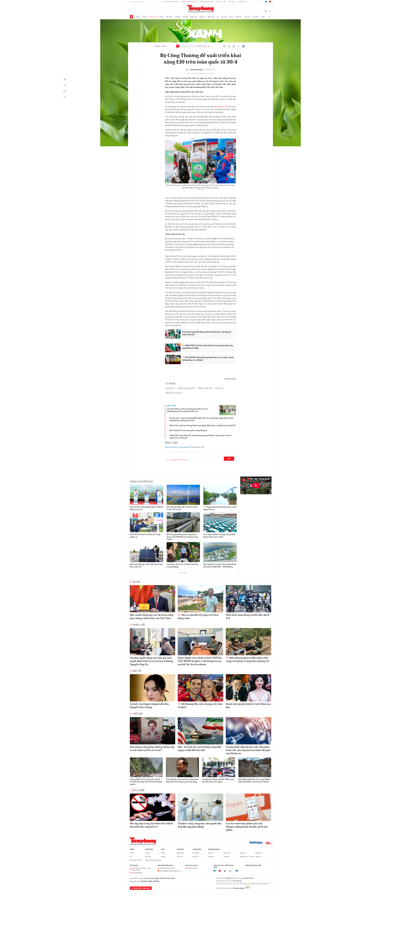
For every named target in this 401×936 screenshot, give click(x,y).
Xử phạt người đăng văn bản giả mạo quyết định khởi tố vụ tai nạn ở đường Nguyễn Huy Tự (151, 661)
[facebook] (266, 1)
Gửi (229, 459)
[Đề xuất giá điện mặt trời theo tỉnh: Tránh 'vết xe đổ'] (183, 495)
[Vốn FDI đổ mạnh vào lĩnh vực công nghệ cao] (146, 522)
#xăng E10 (170, 388)
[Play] (177, 46)
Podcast (180, 849)
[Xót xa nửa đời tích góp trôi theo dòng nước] (200, 598)
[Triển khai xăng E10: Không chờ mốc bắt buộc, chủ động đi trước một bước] (173, 334)
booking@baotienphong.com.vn (170, 871)
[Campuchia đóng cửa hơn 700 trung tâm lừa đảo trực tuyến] (218, 767)
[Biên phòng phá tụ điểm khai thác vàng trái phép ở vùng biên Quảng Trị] (248, 641)
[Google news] (237, 871)
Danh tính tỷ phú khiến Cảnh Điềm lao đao (248, 705)
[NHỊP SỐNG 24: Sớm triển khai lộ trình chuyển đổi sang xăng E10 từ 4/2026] (173, 347)
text (229, 46)
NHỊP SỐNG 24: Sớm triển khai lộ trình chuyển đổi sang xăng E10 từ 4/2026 (207, 346)
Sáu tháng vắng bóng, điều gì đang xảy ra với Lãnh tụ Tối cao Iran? (152, 748)
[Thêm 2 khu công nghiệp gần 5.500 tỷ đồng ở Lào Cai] (146, 495)
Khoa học (247, 17)
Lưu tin (65, 85)
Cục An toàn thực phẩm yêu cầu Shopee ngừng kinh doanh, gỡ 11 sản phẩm (247, 826)
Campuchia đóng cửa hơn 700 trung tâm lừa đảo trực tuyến (218, 780)
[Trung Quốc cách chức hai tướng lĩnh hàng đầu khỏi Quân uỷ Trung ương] (182, 767)
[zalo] (231, 871)
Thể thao (202, 17)
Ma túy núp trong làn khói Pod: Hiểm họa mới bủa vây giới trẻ (151, 825)
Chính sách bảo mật (253, 865)
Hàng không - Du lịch (246, 856)
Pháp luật (193, 17)
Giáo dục (239, 17)
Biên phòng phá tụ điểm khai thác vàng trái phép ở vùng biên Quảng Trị (247, 659)
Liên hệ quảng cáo (165, 865)
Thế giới (177, 17)
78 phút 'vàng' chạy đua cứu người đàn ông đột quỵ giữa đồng (200, 825)
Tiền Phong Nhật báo (189, 2)
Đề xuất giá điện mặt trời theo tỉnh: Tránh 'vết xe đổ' (182, 508)
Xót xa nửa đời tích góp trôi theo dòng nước (198, 616)
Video (263, 17)
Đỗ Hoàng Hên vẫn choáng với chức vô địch (200, 705)
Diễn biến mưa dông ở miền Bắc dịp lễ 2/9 (248, 616)
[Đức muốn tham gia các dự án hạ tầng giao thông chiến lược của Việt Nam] (152, 598)
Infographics (214, 849)
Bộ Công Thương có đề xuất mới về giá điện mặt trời (146, 565)
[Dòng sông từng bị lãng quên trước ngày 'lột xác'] (220, 495)
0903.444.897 (193, 868)
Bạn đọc (226, 856)
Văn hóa (223, 17)
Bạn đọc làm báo (142, 888)
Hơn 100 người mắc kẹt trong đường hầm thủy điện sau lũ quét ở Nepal (254, 780)
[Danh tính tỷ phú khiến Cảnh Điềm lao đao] (248, 687)
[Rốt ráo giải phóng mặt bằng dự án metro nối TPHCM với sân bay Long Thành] (183, 522)
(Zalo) (173, 868)
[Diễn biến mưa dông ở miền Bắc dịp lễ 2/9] (248, 598)
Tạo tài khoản (183, 447)
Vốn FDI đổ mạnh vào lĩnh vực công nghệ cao (145, 535)
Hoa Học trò (221, 2)
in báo (234, 46)
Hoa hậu (255, 17)
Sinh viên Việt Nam (206, 2)
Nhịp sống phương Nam (153, 860)
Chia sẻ (65, 79)
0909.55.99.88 (165, 868)
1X (208, 46)
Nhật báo (149, 849)
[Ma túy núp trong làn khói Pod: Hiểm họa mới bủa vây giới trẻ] (152, 807)
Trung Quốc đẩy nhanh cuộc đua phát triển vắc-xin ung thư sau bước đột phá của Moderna (248, 750)
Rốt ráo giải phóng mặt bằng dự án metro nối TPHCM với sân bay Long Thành (182, 536)
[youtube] (270, 1)
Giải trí (231, 17)
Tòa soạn (232, 2)
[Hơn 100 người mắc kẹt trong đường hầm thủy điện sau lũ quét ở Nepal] (254, 767)
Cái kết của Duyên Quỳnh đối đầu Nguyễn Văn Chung (149, 705)
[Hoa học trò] (268, 843)
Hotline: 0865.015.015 (170, 2)
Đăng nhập (169, 447)
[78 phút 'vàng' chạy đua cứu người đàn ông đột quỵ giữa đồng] (200, 807)
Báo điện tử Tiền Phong (200, 9)
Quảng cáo (242, 2)
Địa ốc (161, 17)
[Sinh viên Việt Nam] (256, 843)
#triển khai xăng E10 (186, 388)
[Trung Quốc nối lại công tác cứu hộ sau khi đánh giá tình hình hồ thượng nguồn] (146, 767)
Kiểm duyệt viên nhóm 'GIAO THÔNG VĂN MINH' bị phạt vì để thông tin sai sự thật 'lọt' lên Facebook (200, 661)
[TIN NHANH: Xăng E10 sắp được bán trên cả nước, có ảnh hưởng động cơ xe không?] (173, 359)
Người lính (211, 17)
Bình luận (65, 91)
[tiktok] (226, 871)
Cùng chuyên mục (141, 481)
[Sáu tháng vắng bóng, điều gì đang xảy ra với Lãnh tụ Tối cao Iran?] (152, 730)
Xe (217, 17)
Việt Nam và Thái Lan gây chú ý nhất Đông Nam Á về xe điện (219, 535)
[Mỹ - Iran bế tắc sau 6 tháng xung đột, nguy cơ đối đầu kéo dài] (200, 730)
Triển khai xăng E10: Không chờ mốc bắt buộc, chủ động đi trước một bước (206, 333)
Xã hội (138, 17)
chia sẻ (224, 46)
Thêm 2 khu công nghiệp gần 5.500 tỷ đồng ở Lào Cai (146, 508)
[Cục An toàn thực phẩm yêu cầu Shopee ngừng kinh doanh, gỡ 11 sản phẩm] (248, 807)
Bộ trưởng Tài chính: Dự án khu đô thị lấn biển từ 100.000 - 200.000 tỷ (219, 565)
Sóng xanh (153, 17)
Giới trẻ (185, 17)
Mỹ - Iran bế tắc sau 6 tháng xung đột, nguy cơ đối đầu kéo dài (200, 748)
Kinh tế (145, 17)
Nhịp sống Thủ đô (135, 860)
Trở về (65, 97)
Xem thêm (269, 16)
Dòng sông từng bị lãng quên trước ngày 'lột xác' (220, 508)
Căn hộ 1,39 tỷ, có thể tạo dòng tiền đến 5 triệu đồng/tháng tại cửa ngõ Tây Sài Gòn (187, 410)
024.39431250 (137, 873)
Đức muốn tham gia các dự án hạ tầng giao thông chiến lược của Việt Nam (151, 616)
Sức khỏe (169, 17)
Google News (243, 46)
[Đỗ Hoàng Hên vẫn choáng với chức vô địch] (200, 687)
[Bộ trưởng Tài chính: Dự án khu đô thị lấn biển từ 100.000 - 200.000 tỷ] (220, 552)
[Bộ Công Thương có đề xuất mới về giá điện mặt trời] (146, 552)
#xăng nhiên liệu (205, 388)
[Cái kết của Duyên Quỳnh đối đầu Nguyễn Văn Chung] (152, 687)
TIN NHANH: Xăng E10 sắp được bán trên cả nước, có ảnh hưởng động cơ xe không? (207, 358)
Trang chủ (131, 16)
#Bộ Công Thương (174, 393)
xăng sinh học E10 (221, 106)
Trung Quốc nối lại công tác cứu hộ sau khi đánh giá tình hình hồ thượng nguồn (146, 781)
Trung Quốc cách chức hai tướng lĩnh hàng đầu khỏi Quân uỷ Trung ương (182, 780)
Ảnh (162, 849)
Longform (196, 849)
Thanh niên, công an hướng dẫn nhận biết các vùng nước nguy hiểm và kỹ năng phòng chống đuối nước (201, 419)
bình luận (239, 46)
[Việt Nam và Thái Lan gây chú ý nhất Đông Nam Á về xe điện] (220, 522)
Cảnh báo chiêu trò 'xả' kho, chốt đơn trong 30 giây (182, 565)
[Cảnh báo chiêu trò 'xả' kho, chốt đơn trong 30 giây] (183, 552)
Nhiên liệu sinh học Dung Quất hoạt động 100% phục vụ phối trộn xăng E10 (202, 425)
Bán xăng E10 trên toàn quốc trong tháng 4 (188, 430)
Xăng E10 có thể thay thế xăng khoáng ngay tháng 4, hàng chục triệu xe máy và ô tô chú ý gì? (200, 436)
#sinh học (219, 388)
